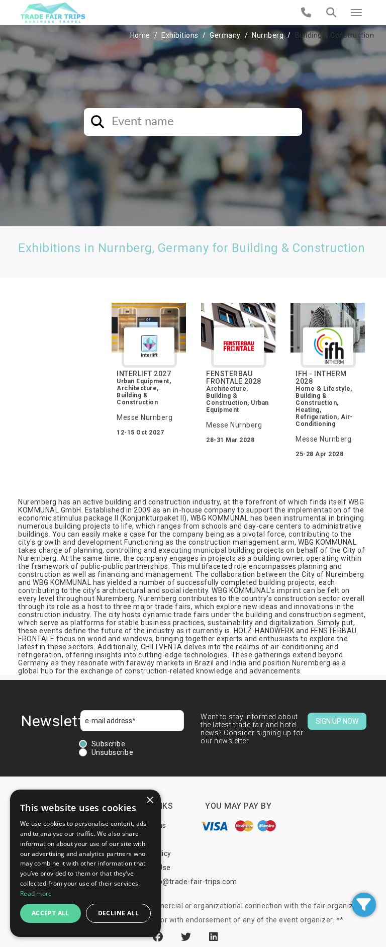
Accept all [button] (50, 913)
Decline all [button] (118, 913)
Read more (36, 893)
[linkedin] (214, 937)
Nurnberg (267, 35)
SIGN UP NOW (337, 721)
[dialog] (85, 863)
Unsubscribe (112, 752)
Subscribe (108, 744)
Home (140, 35)
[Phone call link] (306, 12)
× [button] (149, 800)
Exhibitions (180, 35)
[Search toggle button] (331, 12)
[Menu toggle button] (356, 12)
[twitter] (187, 937)
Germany (225, 35)
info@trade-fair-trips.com (193, 882)
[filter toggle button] (364, 905)
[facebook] (159, 937)
